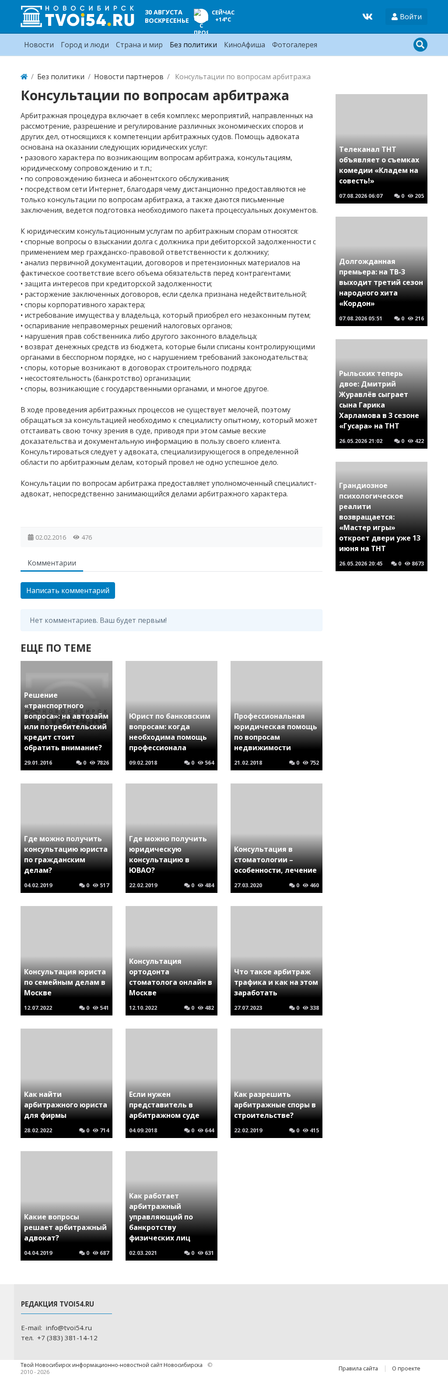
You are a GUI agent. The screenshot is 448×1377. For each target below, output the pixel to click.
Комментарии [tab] (52, 563)
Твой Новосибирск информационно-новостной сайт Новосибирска (112, 1365)
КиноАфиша (244, 44)
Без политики (193, 44)
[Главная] (24, 76)
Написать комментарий (67, 590)
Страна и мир (139, 44)
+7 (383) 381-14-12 (67, 1337)
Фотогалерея (294, 44)
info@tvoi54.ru (69, 1327)
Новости (39, 44)
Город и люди (85, 44)
